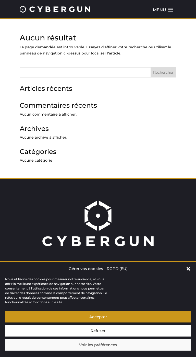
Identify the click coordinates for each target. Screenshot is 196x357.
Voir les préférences (98, 344)
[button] (188, 268)
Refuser (98, 330)
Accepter (98, 316)
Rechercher (163, 72)
